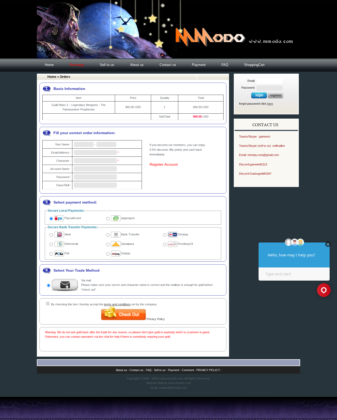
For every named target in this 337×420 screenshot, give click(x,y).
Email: (251, 80)
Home (49, 65)
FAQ (224, 65)
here (270, 103)
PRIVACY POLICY (208, 370)
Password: (248, 87)
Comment (188, 370)
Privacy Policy (156, 319)
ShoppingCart (254, 65)
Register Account (164, 164)
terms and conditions (117, 304)
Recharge (77, 65)
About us (137, 65)
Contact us (168, 65)
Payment (199, 65)
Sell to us (107, 65)
